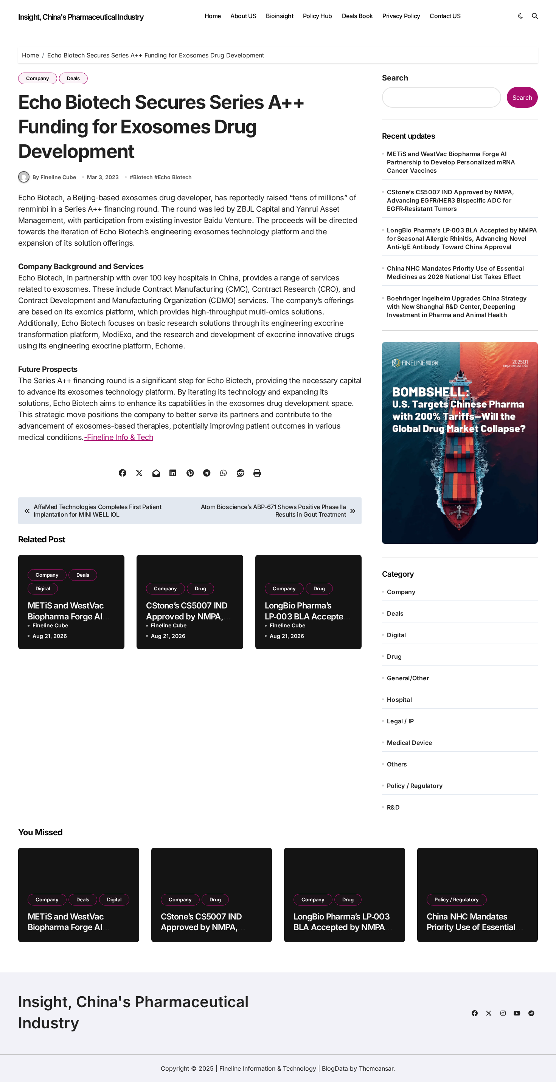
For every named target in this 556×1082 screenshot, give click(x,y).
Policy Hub (317, 16)
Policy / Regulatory (415, 785)
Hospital (399, 699)
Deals (73, 78)
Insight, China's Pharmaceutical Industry (80, 17)
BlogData (335, 1068)
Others (397, 764)
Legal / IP (400, 721)
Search (395, 77)
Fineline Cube (50, 625)
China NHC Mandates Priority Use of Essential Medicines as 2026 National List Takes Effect (455, 272)
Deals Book (357, 16)
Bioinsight (279, 16)
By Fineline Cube (54, 177)
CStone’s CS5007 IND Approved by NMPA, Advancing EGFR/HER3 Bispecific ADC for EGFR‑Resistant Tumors (450, 200)
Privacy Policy (401, 16)
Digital (43, 588)
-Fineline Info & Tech (118, 437)
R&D (393, 807)
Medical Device (409, 742)
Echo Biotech (175, 177)
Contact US (445, 16)
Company (37, 78)
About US (243, 16)
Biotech (143, 177)
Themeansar (376, 1068)
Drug (200, 588)
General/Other (408, 678)
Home (213, 16)
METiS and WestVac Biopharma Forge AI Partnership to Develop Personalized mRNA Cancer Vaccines (451, 162)
